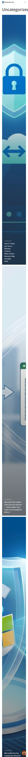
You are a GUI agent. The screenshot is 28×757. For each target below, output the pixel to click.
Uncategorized (8, 241)
